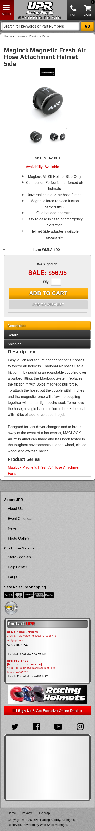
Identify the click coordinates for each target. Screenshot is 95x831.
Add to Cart (48, 293)
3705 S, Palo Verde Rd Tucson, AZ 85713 (31, 635)
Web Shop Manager (53, 824)
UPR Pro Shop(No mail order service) (24, 662)
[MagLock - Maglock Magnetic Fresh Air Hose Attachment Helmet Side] (47, 73)
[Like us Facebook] (37, 726)
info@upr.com (15, 640)
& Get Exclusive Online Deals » (50, 711)
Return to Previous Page (32, 36)
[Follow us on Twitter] (15, 726)
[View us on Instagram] (80, 726)
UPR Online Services (22, 632)
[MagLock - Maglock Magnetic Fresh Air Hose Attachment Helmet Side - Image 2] (58, 137)
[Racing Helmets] (47, 694)
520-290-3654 (17, 645)
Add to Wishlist (48, 305)
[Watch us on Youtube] (58, 726)
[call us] (74, 10)
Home (8, 36)
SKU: (39, 157)
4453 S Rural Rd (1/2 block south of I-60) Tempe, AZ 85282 (31, 670)
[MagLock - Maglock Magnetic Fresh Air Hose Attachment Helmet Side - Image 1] (47, 102)
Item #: (39, 249)
